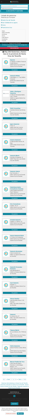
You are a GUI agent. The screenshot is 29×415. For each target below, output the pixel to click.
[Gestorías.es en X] (14, 396)
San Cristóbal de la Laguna (9, 22)
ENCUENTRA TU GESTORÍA (15, 11)
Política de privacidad (14, 400)
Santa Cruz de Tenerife (8, 20)
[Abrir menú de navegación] (1, 2)
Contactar (12, 399)
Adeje (3, 31)
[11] (25, 379)
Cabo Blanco (5, 37)
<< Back (8, 379)
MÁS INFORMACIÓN (14, 48)
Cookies (25, 399)
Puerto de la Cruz (7, 27)
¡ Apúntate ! (14, 403)
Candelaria (4, 39)
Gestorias (5, 43)
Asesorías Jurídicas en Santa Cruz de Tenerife (18, 387)
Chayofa (4, 40)
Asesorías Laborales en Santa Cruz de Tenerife (12, 384)
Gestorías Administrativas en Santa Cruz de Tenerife (14, 383)
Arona (3, 25)
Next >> (21, 379)
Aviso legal (19, 399)
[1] (3, 379)
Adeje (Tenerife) (6, 32)
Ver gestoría (15, 70)
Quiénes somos (6, 399)
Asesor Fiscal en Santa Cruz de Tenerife (14, 385)
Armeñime (4, 34)
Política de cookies (11, 413)
